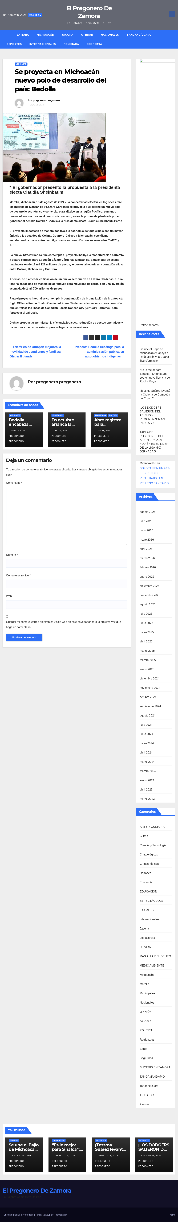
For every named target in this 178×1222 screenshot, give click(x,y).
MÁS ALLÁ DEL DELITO (155, 956)
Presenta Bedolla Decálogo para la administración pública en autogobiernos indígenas (99, 351)
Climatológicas (149, 863)
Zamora (23, 34)
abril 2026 (146, 548)
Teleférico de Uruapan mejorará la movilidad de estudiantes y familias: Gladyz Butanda (35, 351)
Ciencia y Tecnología (153, 845)
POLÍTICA (113, 415)
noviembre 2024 (150, 687)
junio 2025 (146, 622)
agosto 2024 (147, 715)
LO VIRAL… (147, 947)
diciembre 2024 (149, 678)
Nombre (12, 554)
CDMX (144, 836)
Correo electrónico (18, 575)
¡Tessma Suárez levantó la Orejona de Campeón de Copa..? (155, 394)
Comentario (14, 482)
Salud (143, 1048)
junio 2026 (146, 530)
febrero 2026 (148, 567)
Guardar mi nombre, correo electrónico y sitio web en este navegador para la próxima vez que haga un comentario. (63, 624)
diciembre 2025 (149, 585)
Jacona (67, 34)
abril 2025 (146, 641)
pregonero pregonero (46, 100)
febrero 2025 (148, 659)
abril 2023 (146, 789)
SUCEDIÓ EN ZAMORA (155, 1067)
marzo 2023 (147, 798)
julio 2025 (146, 613)
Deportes (14, 44)
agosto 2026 (147, 511)
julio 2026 (146, 521)
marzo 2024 (147, 761)
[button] (174, 39)
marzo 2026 (147, 558)
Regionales (147, 1039)
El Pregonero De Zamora (37, 1190)
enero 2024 (147, 780)
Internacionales (42, 44)
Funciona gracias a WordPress (18, 1214)
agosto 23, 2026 (151, 1155)
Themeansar (60, 1214)
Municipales (147, 993)
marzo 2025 (147, 650)
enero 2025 (147, 669)
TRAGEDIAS (148, 1095)
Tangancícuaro (139, 34)
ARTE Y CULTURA (152, 826)
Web (9, 596)
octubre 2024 (148, 697)
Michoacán (45, 34)
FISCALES (147, 910)
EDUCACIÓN (148, 891)
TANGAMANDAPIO (152, 1076)
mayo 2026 (147, 539)
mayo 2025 (147, 632)
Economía (94, 44)
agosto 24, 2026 (21, 1155)
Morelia (144, 984)
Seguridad (146, 1058)
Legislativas (147, 937)
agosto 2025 (147, 604)
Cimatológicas (149, 854)
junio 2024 (146, 734)
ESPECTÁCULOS (151, 900)
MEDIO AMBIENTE (152, 965)
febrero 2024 (148, 771)
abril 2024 (146, 752)
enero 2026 (147, 576)
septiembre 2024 (150, 706)
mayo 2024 (147, 743)
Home (172, 1214)
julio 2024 (146, 724)
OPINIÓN (87, 34)
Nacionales (110, 34)
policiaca (71, 44)
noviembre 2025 (150, 595)
